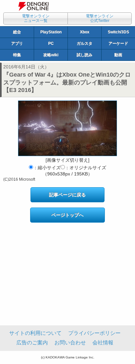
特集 (17, 55)
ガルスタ (84, 43)
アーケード (118, 43)
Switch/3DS (118, 32)
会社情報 (102, 342)
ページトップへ (67, 215)
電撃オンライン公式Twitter (99, 18)
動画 (118, 55)
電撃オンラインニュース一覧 (35, 18)
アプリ (17, 43)
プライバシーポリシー (94, 333)
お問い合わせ (70, 342)
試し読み (84, 55)
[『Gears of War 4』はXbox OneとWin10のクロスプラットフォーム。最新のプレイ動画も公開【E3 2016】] (67, 128)
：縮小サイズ (47, 167)
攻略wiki (50, 55)
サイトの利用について (35, 333)
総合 (17, 32)
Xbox (84, 32)
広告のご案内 (32, 342)
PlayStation (51, 32)
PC (51, 43)
